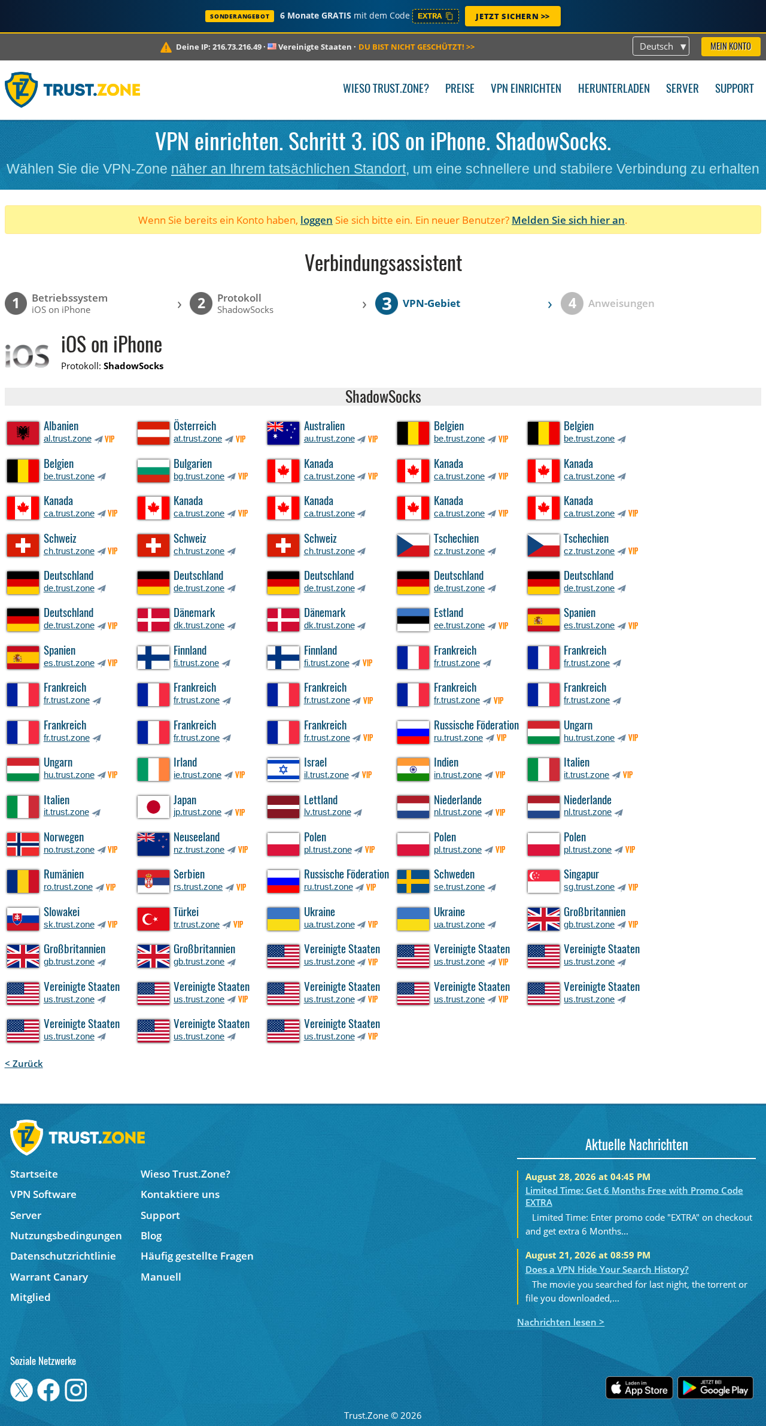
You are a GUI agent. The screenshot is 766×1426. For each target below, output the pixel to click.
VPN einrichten (526, 89)
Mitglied (30, 1297)
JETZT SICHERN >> (513, 16)
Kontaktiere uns (180, 1194)
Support (734, 89)
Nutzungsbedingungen (66, 1235)
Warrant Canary (49, 1277)
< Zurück (24, 1063)
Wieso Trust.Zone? (386, 89)
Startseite (34, 1174)
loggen (316, 220)
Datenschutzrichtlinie (63, 1256)
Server (682, 89)
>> (416, 46)
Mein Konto (730, 46)
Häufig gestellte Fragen (197, 1256)
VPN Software (43, 1194)
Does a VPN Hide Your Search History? (607, 1269)
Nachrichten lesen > (560, 1322)
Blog (151, 1235)
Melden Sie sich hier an (568, 220)
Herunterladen (614, 89)
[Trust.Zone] (73, 89)
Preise (460, 89)
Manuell (161, 1277)
